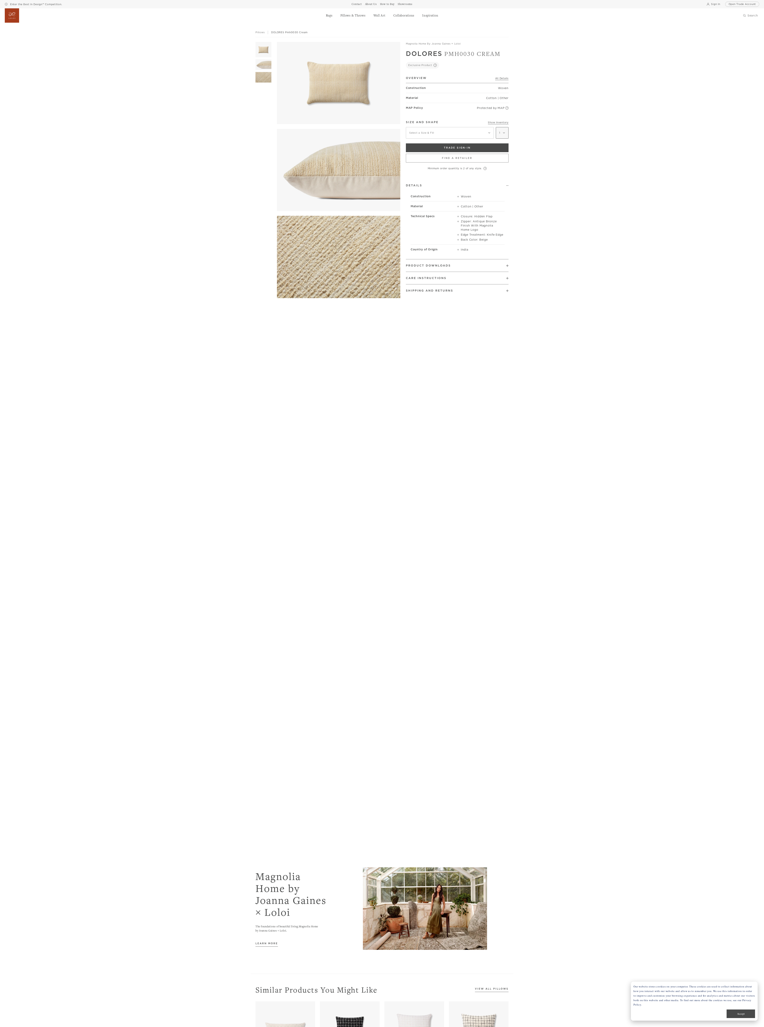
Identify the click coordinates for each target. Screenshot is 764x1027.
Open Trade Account (742, 4)
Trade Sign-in (457, 147)
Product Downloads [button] (428, 265)
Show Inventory (498, 122)
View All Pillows (492, 989)
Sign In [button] (715, 4)
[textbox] (450, 132)
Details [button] (414, 185)
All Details (502, 78)
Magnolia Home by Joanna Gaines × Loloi (433, 43)
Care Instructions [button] (426, 278)
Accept (741, 1013)
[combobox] (450, 132)
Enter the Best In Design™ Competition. (35, 4)
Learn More (266, 943)
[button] (329, 15)
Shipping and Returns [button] (429, 290)
